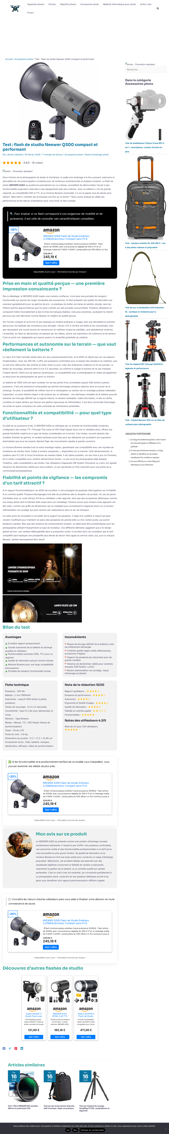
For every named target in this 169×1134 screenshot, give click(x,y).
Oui (68, 1130)
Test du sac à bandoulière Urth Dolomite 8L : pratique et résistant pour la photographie (144, 311)
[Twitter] (10, 1048)
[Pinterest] (16, 1048)
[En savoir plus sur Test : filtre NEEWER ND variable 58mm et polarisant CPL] (24, 1086)
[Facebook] (4, 1048)
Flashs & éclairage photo (96, 154)
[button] (158, 8)
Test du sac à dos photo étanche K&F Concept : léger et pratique (59, 1107)
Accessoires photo (74, 154)
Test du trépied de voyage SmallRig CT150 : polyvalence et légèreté (94, 1108)
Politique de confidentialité (92, 1130)
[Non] (165, 1128)
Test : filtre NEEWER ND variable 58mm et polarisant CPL (23, 1107)
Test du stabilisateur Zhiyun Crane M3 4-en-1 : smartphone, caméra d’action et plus (145, 147)
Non (75, 1130)
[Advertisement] (84, 36)
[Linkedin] (21, 1048)
